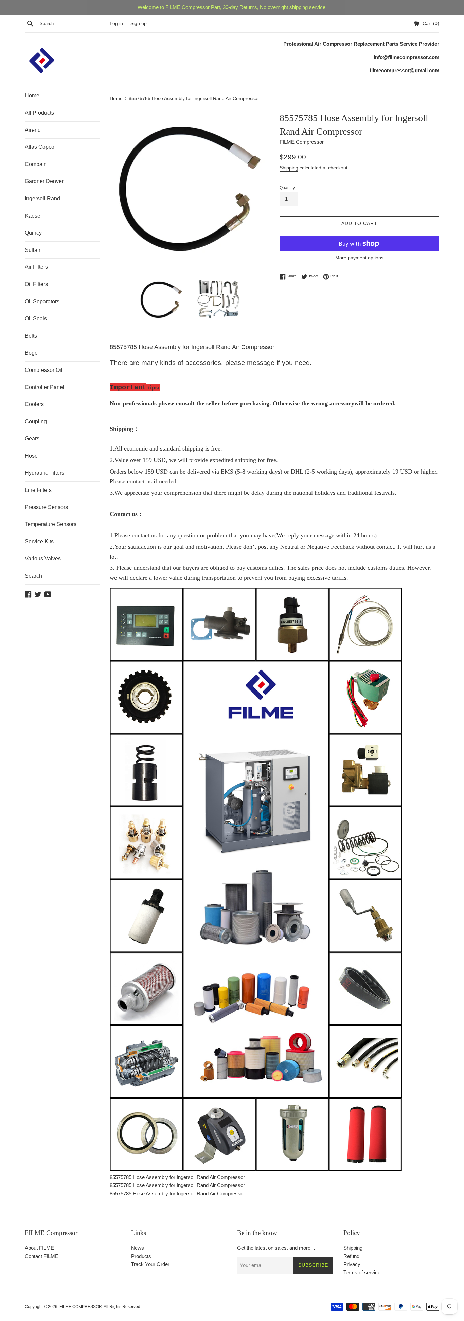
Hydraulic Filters (44, 473)
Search (33, 576)
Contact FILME (41, 1256)
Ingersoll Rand (42, 198)
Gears (32, 438)
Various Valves (43, 558)
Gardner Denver (44, 181)
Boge (31, 353)
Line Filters (38, 490)
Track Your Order (150, 1264)
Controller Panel (44, 387)
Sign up (138, 23)
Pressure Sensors (46, 507)
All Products (39, 113)
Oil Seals (36, 318)
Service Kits (39, 541)
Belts (31, 336)
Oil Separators (42, 301)
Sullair (32, 250)
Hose (31, 456)
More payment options (359, 257)
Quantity (287, 187)
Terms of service (361, 1272)
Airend (33, 130)
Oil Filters (36, 284)
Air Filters (36, 267)
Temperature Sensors (50, 524)
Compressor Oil (44, 370)
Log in (116, 23)
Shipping (289, 168)
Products (141, 1256)
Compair (35, 164)
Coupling (36, 421)
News (137, 1248)
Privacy (351, 1264)
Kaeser (33, 216)
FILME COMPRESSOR (80, 1306)
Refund (351, 1256)
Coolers (34, 404)
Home (32, 95)
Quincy (33, 233)
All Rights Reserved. (122, 1306)
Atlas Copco (39, 147)
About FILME (39, 1248)
